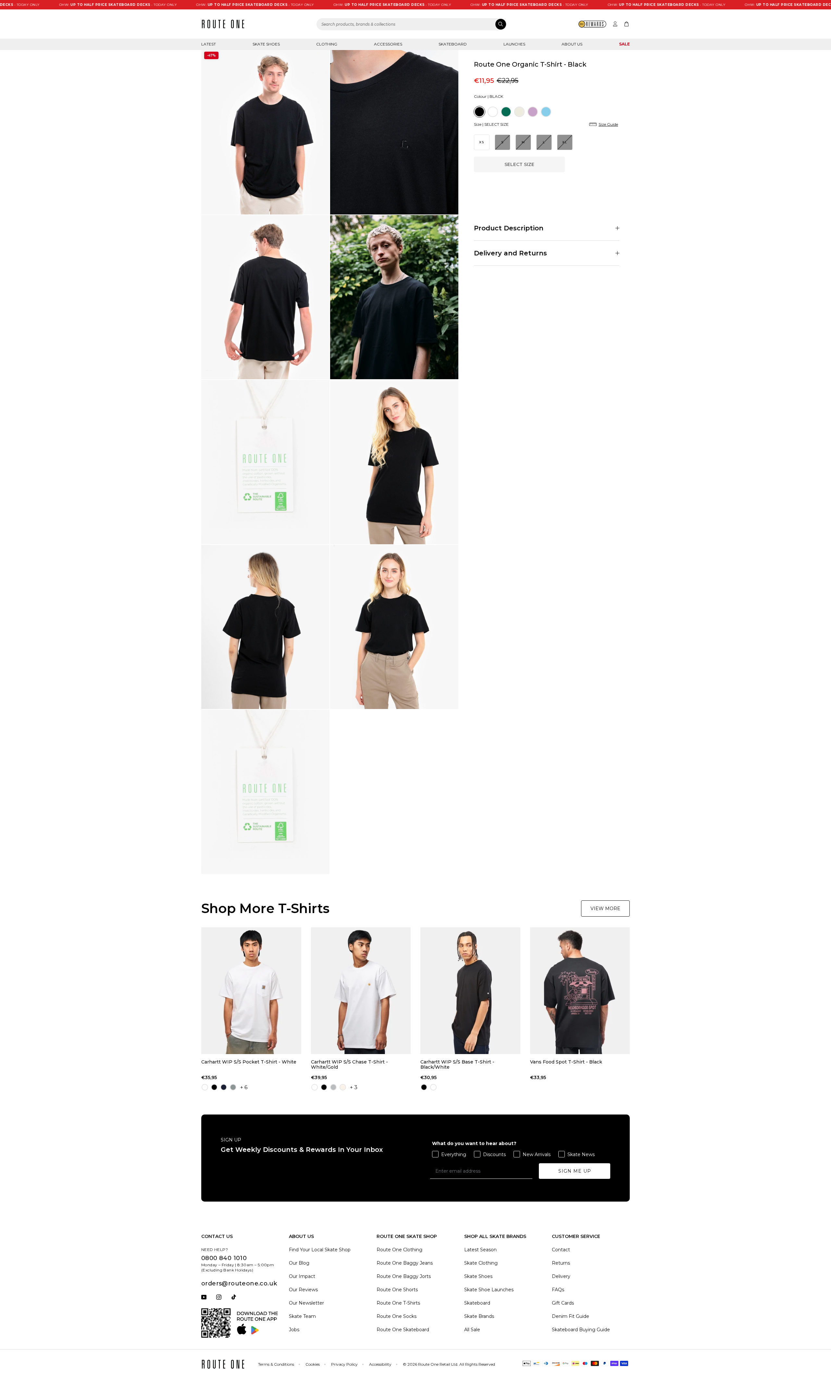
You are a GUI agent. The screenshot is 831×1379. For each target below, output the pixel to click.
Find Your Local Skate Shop (320, 1249)
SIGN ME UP (574, 1171)
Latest (208, 44)
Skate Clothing (481, 1263)
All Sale (472, 1329)
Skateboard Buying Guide (581, 1329)
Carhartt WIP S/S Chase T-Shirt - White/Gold (349, 1064)
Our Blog (299, 1263)
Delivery (561, 1276)
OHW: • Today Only (74, 5)
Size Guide (608, 124)
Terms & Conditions (276, 1364)
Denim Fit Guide (570, 1316)
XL (564, 142)
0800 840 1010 (224, 1258)
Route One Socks (396, 1316)
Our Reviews (303, 1289)
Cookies (312, 1364)
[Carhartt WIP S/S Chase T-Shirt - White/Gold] (361, 990)
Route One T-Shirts (398, 1303)
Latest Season (480, 1249)
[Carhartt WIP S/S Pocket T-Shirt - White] (251, 990)
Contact (561, 1249)
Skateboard (453, 44)
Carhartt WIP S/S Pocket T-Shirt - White (248, 1062)
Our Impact (302, 1276)
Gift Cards (563, 1303)
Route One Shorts (397, 1289)
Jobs (294, 1329)
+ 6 (243, 1087)
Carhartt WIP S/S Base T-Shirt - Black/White (457, 1064)
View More (605, 908)
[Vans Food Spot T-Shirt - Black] (580, 990)
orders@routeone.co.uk (239, 1283)
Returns (561, 1263)
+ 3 (353, 1087)
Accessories (388, 44)
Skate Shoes (266, 44)
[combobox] (411, 24)
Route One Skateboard (403, 1329)
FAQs (558, 1289)
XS (481, 142)
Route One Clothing (399, 1249)
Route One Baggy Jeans (405, 1263)
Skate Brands (479, 1316)
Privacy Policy (344, 1364)
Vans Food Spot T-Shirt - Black (566, 1062)
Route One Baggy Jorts (404, 1276)
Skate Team (302, 1316)
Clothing (326, 44)
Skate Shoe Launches (489, 1289)
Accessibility (380, 1364)
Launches (514, 44)
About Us (572, 44)
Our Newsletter (306, 1303)
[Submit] (500, 24)
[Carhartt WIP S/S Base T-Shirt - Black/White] (470, 990)
